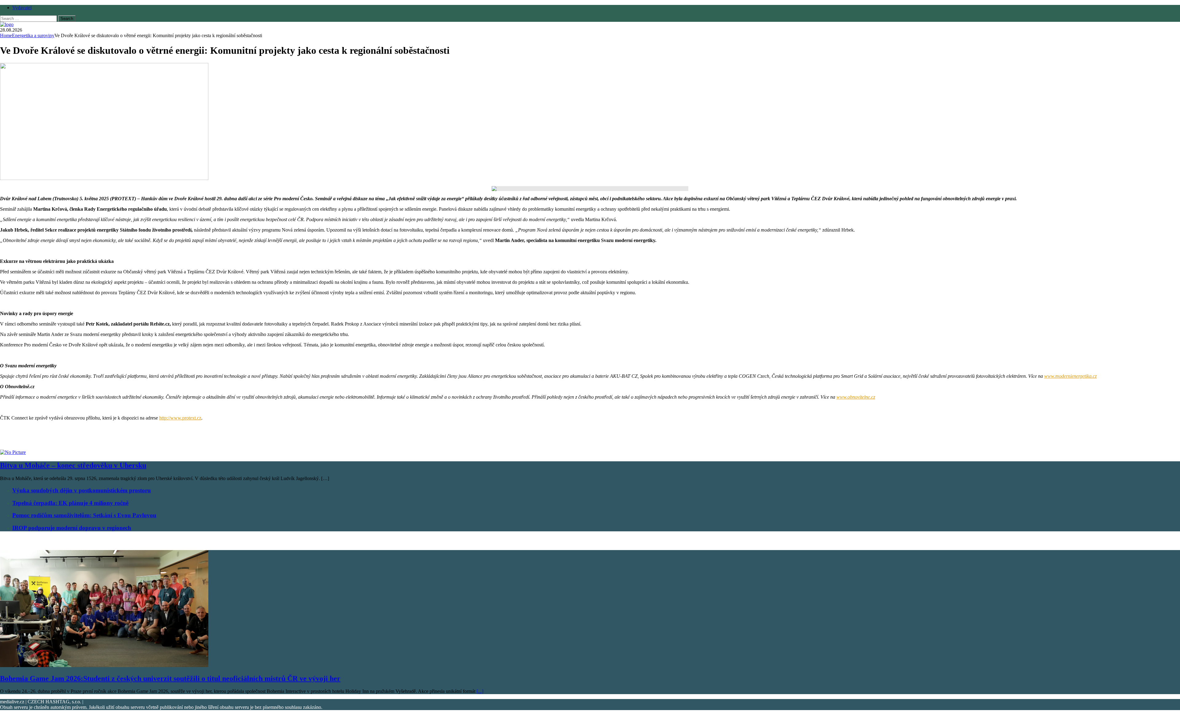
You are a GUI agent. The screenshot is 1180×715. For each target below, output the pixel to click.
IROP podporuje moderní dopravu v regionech (71, 528)
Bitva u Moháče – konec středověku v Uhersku (73, 465)
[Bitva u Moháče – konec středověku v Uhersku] (13, 452)
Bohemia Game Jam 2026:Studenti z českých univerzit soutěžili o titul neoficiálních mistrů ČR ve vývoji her (170, 678)
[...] (480, 691)
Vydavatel (22, 7)
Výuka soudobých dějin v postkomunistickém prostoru (81, 490)
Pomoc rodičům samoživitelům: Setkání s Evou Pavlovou (84, 515)
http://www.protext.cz (180, 417)
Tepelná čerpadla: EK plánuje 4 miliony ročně (70, 503)
